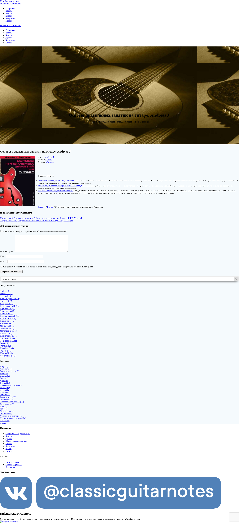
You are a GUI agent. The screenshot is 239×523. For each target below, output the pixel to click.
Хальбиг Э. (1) (7, 348)
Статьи (9, 451)
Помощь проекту (14, 464)
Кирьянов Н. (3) (7, 321)
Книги (9, 13)
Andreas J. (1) (6, 291)
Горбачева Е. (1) (7, 308)
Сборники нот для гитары (18, 433)
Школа (5, 420)
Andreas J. (49, 157)
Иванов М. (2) (6, 313)
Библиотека (10, 3)
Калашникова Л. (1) (9, 316)
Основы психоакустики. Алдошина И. (56, 180)
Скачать (50, 162)
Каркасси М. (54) (8, 318)
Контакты (10, 467)
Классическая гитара (11, 385)
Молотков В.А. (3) (8, 331)
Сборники (10, 8)
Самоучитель (8, 397)
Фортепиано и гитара (11, 416)
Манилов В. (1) (7, 326)
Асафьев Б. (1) (6, 303)
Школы (9, 11)
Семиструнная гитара (12, 402)
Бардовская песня (9, 371)
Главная (42, 207)
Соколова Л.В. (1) (8, 341)
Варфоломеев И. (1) (9, 306)
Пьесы (9, 21)
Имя (3, 256)
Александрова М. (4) (10, 298)
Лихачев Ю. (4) (7, 323)
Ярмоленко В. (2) (8, 356)
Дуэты (9, 16)
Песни (4, 390)
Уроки (8, 448)
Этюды (4, 423)
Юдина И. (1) (6, 353)
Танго (4, 406)
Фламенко (6, 413)
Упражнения (7, 411)
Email (3, 261)
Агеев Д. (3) (5, 296)
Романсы (5, 395)
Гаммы (4, 378)
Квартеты (10, 18)
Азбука (4, 366)
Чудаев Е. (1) (6, 351)
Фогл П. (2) (5, 346)
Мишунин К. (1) (7, 328)
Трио (3, 409)
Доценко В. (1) (7, 311)
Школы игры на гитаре (16, 441)
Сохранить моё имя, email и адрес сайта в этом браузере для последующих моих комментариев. (48, 267)
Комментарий (7, 251)
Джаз (4, 380)
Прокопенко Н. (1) (8, 336)
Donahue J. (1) (6, 293)
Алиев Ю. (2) (6, 301)
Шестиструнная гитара (13, 418)
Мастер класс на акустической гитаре (55, 190)
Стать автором (12, 462)
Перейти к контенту (9, 1)
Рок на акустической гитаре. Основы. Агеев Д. (60, 185)
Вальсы (5, 376)
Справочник (7, 404)
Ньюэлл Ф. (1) (6, 333)
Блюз (4, 373)
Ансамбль (6, 369)
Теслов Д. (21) (6, 343)
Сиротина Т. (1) (7, 338)
